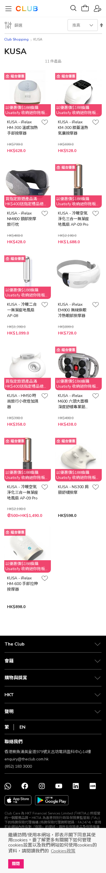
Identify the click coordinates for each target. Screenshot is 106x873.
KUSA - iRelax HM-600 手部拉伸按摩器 (22, 583)
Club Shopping (16, 39)
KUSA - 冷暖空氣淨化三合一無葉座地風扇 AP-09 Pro (73, 219)
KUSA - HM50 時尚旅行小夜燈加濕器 (22, 401)
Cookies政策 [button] (63, 851)
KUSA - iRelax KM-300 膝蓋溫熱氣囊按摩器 (73, 127)
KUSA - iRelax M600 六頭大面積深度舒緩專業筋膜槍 (73, 401)
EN (22, 727)
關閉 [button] (16, 864)
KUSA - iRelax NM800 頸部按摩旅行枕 (21, 219)
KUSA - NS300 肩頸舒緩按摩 (73, 489)
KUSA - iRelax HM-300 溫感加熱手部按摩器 (22, 127)
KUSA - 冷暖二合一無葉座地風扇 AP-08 (21, 310)
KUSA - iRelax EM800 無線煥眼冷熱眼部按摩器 (72, 310)
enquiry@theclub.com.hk (27, 759)
